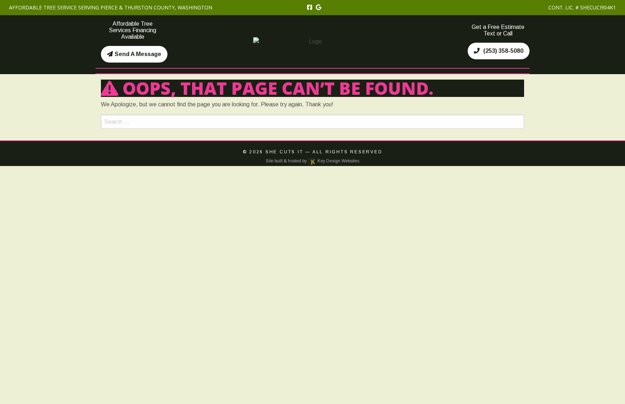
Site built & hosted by (312, 160)
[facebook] (309, 7)
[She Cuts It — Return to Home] (312, 41)
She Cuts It (284, 151)
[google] (318, 7)
